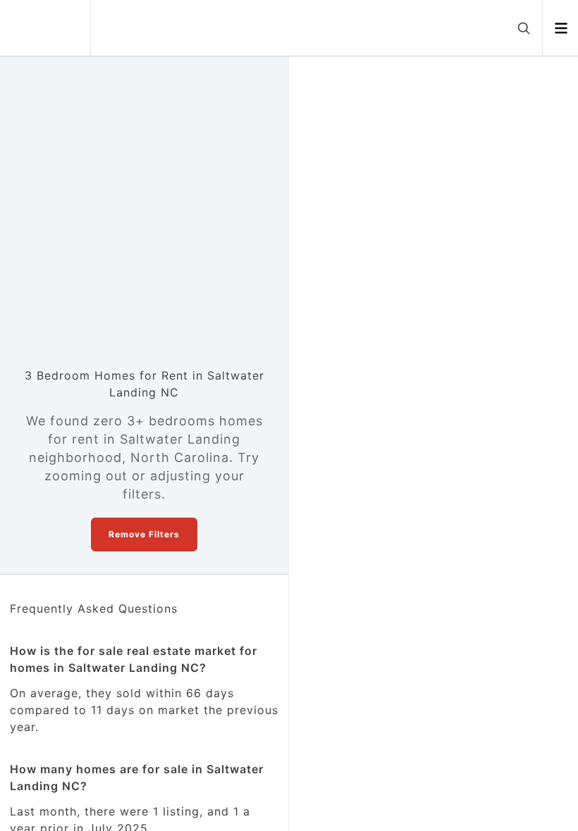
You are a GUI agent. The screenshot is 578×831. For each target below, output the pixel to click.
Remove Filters (144, 534)
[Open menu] (560, 28)
